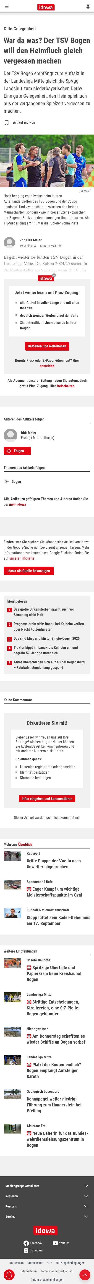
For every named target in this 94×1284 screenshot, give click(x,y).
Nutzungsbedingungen (70, 1263)
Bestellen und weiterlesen (47, 346)
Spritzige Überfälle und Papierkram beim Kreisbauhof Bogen (54, 973)
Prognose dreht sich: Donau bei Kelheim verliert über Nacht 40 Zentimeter (49, 627)
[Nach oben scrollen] (84, 1274)
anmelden (47, 366)
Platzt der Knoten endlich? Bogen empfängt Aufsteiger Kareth (54, 1070)
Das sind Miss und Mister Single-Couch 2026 (47, 638)
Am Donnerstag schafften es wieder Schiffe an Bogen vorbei (56, 1039)
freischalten (65, 386)
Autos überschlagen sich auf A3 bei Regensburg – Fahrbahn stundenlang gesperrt (49, 665)
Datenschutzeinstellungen (47, 1279)
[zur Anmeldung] (88, 6)
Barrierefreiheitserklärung (56, 1271)
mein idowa (17, 504)
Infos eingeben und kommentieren (47, 799)
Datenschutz (35, 1263)
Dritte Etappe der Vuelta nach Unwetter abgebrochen (54, 863)
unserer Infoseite (21, 558)
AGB (49, 1263)
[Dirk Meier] (10, 242)
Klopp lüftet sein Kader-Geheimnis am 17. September (58, 920)
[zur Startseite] (47, 1229)
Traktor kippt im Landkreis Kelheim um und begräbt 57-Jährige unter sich (46, 650)
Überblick (25, 844)
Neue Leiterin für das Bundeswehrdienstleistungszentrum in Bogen (57, 1139)
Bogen (16, 481)
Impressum (16, 1263)
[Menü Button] (7, 6)
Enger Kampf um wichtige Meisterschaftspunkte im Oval (54, 892)
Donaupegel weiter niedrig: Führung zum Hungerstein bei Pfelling (54, 1104)
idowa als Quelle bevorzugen (29, 571)
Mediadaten (29, 1271)
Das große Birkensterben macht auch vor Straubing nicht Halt (44, 612)
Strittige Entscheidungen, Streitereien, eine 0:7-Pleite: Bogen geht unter (53, 1007)
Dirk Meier (34, 240)
